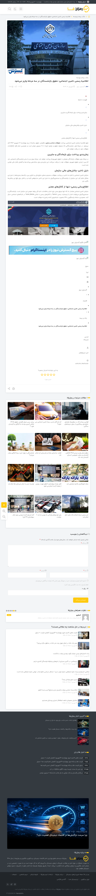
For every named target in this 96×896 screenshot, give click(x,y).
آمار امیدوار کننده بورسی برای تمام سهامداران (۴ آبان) (23, 516)
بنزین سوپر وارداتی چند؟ (69, 679)
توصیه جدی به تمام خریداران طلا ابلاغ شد (21, 484)
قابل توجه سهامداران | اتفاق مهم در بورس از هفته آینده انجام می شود (48, 485)
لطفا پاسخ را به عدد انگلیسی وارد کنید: (76, 584)
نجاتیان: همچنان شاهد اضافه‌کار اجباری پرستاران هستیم (59, 700)
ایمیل (42, 570)
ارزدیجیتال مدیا (73, 879)
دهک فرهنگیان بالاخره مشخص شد (77, 484)
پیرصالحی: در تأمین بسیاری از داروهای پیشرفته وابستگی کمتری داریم (55, 661)
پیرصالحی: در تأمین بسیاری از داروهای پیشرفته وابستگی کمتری (58, 2)
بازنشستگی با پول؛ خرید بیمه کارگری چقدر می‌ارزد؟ (21, 454)
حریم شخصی (23, 874)
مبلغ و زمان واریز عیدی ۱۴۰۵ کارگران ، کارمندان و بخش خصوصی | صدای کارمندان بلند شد (76, 455)
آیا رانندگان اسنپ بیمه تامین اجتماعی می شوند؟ (48, 423)
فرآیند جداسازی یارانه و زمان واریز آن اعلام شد (48, 454)
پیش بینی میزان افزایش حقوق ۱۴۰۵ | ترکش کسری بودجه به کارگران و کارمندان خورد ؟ (21, 424)
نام (85, 570)
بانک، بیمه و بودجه (79, 16)
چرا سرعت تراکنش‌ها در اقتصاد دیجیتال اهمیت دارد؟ (62, 729)
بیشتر (9, 615)
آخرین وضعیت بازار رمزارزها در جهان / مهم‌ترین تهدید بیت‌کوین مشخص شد (56, 738)
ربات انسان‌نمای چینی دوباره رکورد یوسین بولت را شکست (71, 653)
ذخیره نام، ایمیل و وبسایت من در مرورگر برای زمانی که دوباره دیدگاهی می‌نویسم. (61, 580)
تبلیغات (14, 874)
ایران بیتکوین (85, 879)
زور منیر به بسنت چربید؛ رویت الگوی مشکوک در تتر (66, 769)
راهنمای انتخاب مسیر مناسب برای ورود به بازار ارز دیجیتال (61, 720)
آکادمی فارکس (61, 879)
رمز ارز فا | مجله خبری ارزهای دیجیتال (77, 874)
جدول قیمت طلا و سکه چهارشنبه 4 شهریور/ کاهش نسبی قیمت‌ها (62, 765)
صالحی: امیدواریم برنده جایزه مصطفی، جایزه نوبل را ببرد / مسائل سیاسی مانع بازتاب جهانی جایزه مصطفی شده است (53, 671)
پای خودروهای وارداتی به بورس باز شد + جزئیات (48, 516)
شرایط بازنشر (34, 874)
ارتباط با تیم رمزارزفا (47, 874)
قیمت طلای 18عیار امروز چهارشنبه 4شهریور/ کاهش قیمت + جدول (56, 632)
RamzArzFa (19, 893)
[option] (48, 758)
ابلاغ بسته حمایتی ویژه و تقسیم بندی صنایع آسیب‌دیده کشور (57, 690)
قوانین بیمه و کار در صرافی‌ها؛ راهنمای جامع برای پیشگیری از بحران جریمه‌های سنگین (76, 424)
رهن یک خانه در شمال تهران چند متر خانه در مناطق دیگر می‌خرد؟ (57, 643)
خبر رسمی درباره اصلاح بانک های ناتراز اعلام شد (76, 516)
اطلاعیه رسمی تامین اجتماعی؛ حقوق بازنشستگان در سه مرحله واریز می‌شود (51, 81)
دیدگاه (83, 543)
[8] (21, 86)
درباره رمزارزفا (59, 874)
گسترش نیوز (81, 86)
